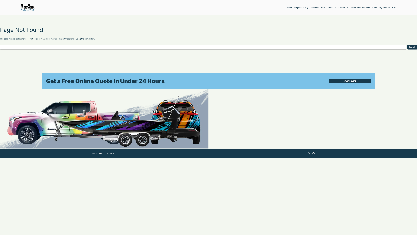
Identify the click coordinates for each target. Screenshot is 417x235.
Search (412, 47)
